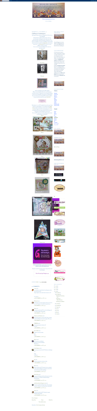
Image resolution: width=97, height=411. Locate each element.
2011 (56, 291)
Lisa (42, 218)
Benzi (35, 365)
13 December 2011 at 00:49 (40, 395)
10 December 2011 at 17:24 (40, 380)
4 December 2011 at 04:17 (40, 336)
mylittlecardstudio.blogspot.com (40, 383)
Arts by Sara (36, 374)
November (58, 294)
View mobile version (42, 402)
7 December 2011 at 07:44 (40, 362)
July (57, 308)
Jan (34, 359)
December (58, 292)
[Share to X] (44, 282)
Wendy (42, 132)
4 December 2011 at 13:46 (40, 345)
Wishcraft (42, 76)
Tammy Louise (42, 242)
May (57, 312)
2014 (56, 286)
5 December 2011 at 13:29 (40, 356)
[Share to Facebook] (45, 282)
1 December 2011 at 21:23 (40, 320)
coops (35, 288)
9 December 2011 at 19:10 (40, 371)
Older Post (51, 400)
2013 (56, 287)
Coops (42, 49)
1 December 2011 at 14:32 (40, 305)
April (57, 314)
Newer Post (34, 400)
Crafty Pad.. (48, 97)
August (57, 307)
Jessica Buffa (36, 330)
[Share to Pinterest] (45, 282)
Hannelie (41, 44)
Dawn (42, 156)
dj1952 (35, 308)
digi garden (45, 43)
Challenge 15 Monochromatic (59, 299)
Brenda (42, 115)
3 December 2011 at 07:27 (40, 328)
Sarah (42, 174)
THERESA (36, 323)
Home (42, 400)
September (58, 305)
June (57, 310)
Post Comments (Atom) (41, 405)
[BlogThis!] (43, 282)
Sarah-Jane (56, 117)
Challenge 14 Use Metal (60, 301)
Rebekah (42, 196)
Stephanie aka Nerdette (38, 316)
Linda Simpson (37, 348)
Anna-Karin (42, 62)
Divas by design (48, 4)
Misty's (35, 339)
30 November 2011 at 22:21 (40, 298)
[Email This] (42, 282)
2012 (56, 289)
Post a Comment (35, 398)
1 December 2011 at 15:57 (40, 313)
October (57, 303)
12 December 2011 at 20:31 (40, 387)
